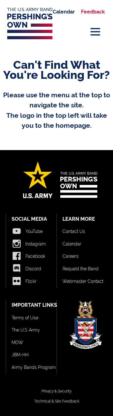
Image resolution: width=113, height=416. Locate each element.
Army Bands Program (34, 367)
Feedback (93, 11)
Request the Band (80, 268)
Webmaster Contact (82, 281)
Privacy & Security (56, 390)
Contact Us (73, 231)
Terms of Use (25, 317)
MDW (17, 342)
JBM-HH (20, 354)
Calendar (64, 11)
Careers (70, 256)
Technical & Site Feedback (56, 400)
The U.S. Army (26, 329)
